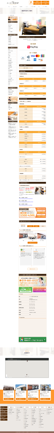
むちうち (9, 71)
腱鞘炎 (25, 427)
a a (36, 249)
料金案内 (21, 6)
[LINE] (25, 290)
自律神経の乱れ (10, 62)
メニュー (27, 6)
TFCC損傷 (26, 421)
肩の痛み (9, 52)
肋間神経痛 (9, 63)
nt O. (24, 249)
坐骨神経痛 (9, 60)
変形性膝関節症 (10, 70)
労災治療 (48, 413)
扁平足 (40, 422)
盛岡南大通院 (37, 3)
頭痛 (9, 49)
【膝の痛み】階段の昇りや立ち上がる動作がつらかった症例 (12, 127)
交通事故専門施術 (23, 182)
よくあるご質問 (33, 6)
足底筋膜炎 (41, 416)
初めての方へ (15, 6)
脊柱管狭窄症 (33, 410)
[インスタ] (39, 290)
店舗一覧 (31, 3)
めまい (9, 84)
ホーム (9, 6)
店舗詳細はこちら (9, 398)
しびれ (40, 425)
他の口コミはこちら (32, 268)
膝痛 (9, 68)
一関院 (45, 3)
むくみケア (10, 413)
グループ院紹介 (45, 6)
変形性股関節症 (34, 421)
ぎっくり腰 (33, 409)
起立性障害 (9, 65)
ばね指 (9, 55)
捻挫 (40, 409)
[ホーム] (13, 3)
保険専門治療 (10, 94)
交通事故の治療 (10, 92)
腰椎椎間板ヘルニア (11, 79)
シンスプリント (42, 427)
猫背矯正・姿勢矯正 (11, 91)
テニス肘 (9, 76)
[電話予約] (32, 281)
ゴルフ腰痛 (9, 73)
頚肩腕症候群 (26, 418)
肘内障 (25, 423)
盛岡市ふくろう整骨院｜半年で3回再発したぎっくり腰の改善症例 (12, 137)
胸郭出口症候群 (26, 424)
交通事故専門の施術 (49, 409)
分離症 (33, 415)
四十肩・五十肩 (10, 50)
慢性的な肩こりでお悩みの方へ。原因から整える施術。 (12, 124)
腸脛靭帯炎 (41, 421)
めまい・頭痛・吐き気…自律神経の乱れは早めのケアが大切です (12, 130)
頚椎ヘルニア (10, 81)
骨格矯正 (26, 136)
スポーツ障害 (10, 78)
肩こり (9, 54)
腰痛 (9, 57)
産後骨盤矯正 (26, 152)
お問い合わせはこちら (32, 242)
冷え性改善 (10, 410)
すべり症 (33, 413)
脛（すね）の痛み (42, 413)
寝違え (18, 413)
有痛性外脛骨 (41, 419)
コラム (39, 6)
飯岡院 (37, 1)
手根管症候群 (26, 426)
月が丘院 (45, 1)
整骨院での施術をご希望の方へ (3, 417)
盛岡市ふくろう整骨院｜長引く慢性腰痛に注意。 (12, 134)
